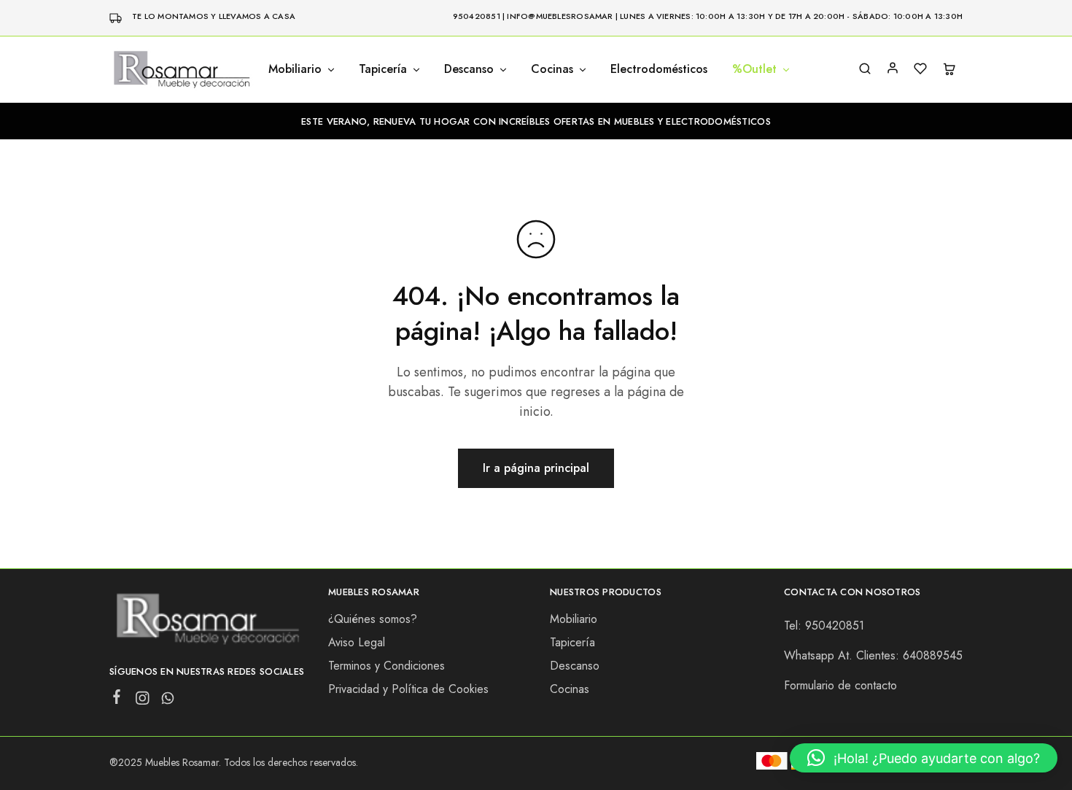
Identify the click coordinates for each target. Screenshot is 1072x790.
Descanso (574, 665)
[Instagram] (142, 701)
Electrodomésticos (658, 69)
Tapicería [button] (383, 69)
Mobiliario (573, 619)
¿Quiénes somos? (372, 619)
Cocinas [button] (552, 69)
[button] (923, 757)
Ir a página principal (536, 468)
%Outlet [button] (754, 69)
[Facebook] (117, 699)
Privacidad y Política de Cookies (408, 689)
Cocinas (569, 689)
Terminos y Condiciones (386, 665)
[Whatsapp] (168, 701)
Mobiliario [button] (295, 69)
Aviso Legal (356, 642)
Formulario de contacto (840, 685)
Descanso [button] (469, 69)
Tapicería (572, 642)
